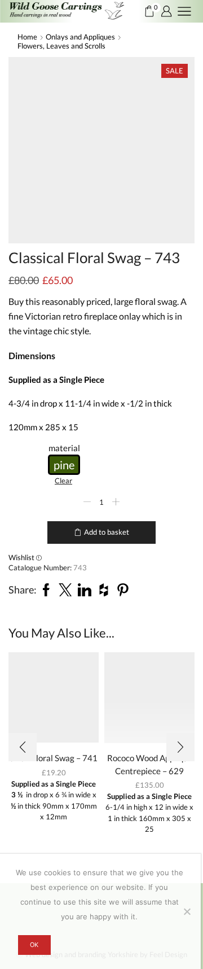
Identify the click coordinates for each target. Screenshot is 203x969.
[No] (186, 911)
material (64, 448)
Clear (63, 480)
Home (27, 36)
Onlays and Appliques (80, 36)
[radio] (64, 464)
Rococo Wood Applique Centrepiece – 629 (149, 764)
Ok (34, 945)
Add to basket (106, 531)
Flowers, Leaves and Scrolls (61, 45)
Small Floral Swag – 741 (54, 758)
